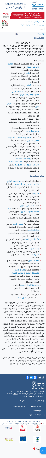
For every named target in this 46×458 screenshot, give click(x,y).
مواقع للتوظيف (35, 406)
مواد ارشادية (33, 230)
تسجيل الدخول (38, 22)
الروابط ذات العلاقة (24, 158)
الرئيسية (41, 34)
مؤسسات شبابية (35, 410)
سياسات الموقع (31, 25)
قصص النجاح (18, 224)
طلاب (28, 73)
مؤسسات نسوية (35, 414)
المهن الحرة (22, 297)
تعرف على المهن (27, 205)
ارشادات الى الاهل (31, 239)
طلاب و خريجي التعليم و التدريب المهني (25, 92)
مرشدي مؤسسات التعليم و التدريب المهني (23, 138)
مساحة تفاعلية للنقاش (29, 285)
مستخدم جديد (28, 22)
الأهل (29, 85)
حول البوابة (41, 25)
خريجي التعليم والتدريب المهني (22, 210)
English (23, 25)
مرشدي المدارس (32, 131)
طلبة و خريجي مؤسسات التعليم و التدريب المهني (25, 271)
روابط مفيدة (34, 248)
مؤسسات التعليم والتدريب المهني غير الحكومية (24, 163)
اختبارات (36, 193)
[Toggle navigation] (41, 29)
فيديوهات (35, 254)
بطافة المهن (33, 260)
